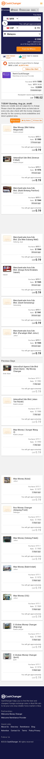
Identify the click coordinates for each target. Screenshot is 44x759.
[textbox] (11, 18)
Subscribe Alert (31, 69)
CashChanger (12, 742)
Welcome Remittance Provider (13, 718)
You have (37, 15)
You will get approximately (30, 24)
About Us (5, 727)
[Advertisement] (22, 224)
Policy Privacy (34, 731)
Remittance (24, 727)
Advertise (5, 731)
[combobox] (11, 18)
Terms (24, 731)
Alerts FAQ (23, 65)
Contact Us (15, 731)
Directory (14, 727)
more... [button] (34, 10)
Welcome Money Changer (11, 714)
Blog (33, 727)
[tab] (5, 10)
